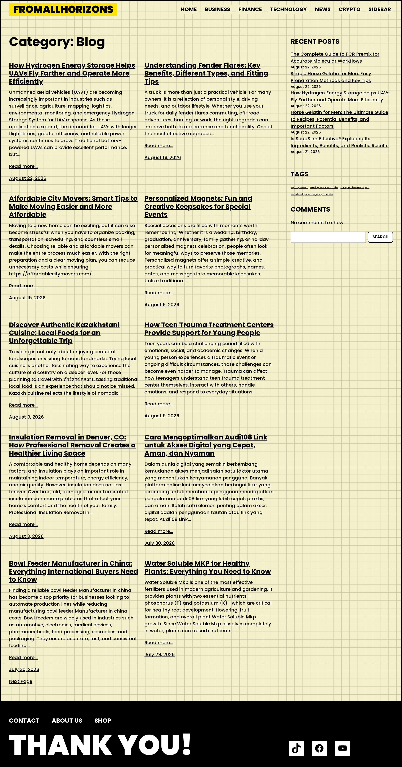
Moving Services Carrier (324, 187)
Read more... (23, 166)
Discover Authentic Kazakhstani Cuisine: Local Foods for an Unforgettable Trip (64, 333)
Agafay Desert (299, 187)
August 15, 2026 (27, 297)
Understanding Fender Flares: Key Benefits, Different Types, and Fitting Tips (206, 73)
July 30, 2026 (159, 543)
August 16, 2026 (162, 157)
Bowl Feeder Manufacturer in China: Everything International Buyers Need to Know (73, 571)
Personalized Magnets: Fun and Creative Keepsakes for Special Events (198, 206)
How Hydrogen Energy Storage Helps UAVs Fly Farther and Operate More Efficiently (72, 73)
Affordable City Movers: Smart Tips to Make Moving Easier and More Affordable (73, 206)
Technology (288, 9)
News (323, 9)
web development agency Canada (312, 194)
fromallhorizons (63, 9)
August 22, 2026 (27, 178)
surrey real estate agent (354, 187)
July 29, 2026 (159, 654)
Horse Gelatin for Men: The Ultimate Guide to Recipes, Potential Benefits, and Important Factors (339, 119)
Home (189, 9)
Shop (102, 720)
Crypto (350, 9)
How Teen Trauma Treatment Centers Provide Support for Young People (209, 329)
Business (217, 9)
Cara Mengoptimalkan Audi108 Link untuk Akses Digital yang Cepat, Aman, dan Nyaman (205, 445)
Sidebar (379, 9)
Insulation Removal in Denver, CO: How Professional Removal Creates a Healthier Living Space (72, 445)
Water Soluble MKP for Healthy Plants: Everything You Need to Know (207, 567)
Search (380, 237)
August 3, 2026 (26, 536)
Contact (24, 720)
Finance (250, 9)
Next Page (20, 681)
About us (67, 720)
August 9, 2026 (161, 304)
